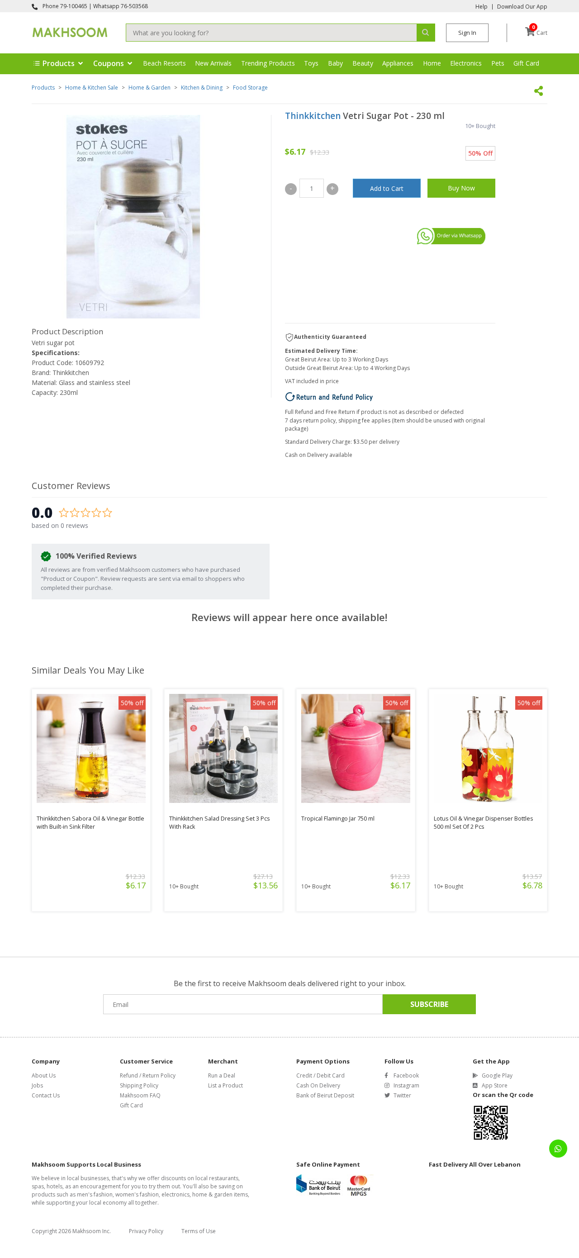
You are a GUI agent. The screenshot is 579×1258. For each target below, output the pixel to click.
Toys (311, 63)
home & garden (212, 1194)
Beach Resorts (164, 63)
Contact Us (46, 1095)
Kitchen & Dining (202, 87)
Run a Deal (221, 1075)
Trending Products (268, 63)
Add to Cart (386, 188)
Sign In (467, 32)
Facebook (406, 1075)
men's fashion (95, 1194)
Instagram (406, 1085)
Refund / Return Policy (148, 1075)
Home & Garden (149, 87)
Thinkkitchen (313, 116)
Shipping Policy (139, 1085)
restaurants (223, 1178)
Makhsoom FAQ (140, 1095)
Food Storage (250, 87)
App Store (495, 1085)
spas (38, 1186)
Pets (497, 63)
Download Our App (522, 6)
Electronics (466, 63)
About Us (44, 1075)
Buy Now (461, 188)
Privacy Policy (146, 1231)
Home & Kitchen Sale (91, 87)
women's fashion (137, 1194)
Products (43, 87)
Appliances (397, 63)
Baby (335, 63)
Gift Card (526, 63)
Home (432, 63)
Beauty (362, 63)
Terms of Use (198, 1231)
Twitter (402, 1095)
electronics (175, 1194)
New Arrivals (213, 63)
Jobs (37, 1085)
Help (481, 6)
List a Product (225, 1085)
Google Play (497, 1075)
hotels (54, 1186)
